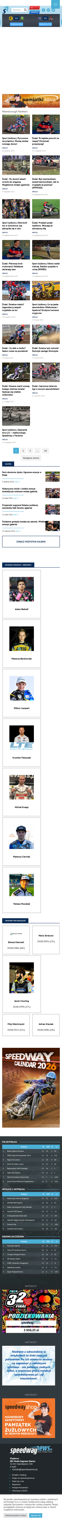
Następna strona (31, 457)
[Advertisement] (31, 62)
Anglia (5, 148)
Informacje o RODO (19, 1491)
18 (45, 450)
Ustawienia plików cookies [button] (15, 1515)
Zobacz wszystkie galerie (31, 541)
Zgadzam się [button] (36, 1515)
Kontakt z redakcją (19, 1475)
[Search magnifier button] (25, 10)
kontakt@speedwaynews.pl (24, 1469)
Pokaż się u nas (18, 1481)
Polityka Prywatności (20, 1487)
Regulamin (16, 1484)
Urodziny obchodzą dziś (15, 921)
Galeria (8, 464)
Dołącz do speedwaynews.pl (23, 1478)
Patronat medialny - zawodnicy (18, 565)
